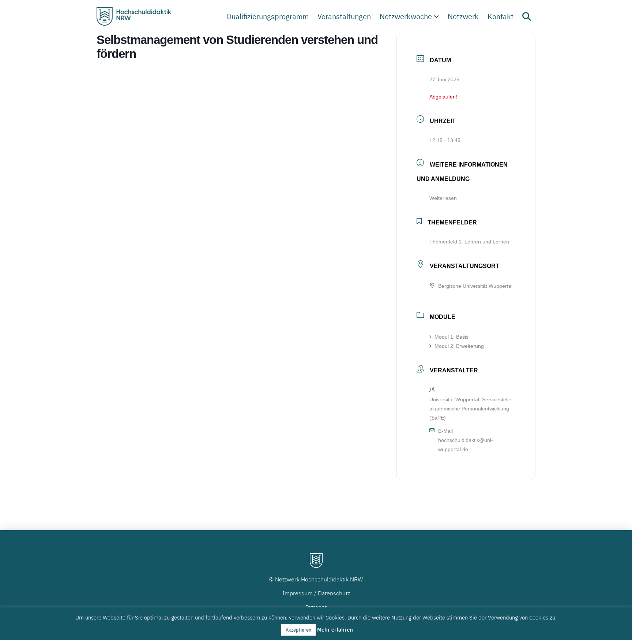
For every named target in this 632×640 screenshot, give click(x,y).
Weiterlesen (443, 198)
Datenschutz (334, 593)
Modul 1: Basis (451, 337)
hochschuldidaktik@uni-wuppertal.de (465, 444)
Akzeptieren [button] (298, 630)
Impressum (297, 593)
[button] (526, 16)
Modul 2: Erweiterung (459, 346)
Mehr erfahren (335, 629)
